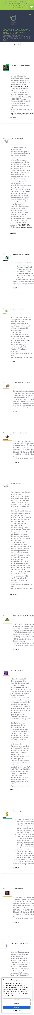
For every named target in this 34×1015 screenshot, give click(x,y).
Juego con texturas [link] (17, 309)
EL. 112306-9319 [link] (24, 225)
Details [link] (14, 117)
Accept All (17, 1007)
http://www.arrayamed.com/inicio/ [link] (22, 114)
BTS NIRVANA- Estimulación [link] (20, 65)
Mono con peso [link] (18, 811)
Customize (17, 999)
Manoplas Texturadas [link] (20, 433)
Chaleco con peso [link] (16, 138)
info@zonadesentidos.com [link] (24, 227)
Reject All (16, 1003)
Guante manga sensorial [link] (21, 254)
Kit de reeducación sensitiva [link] (22, 382)
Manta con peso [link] (15, 483)
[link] (31, 7)
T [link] (18, 225)
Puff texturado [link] (18, 888)
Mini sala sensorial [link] (16, 670)
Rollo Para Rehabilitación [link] (19, 943)
